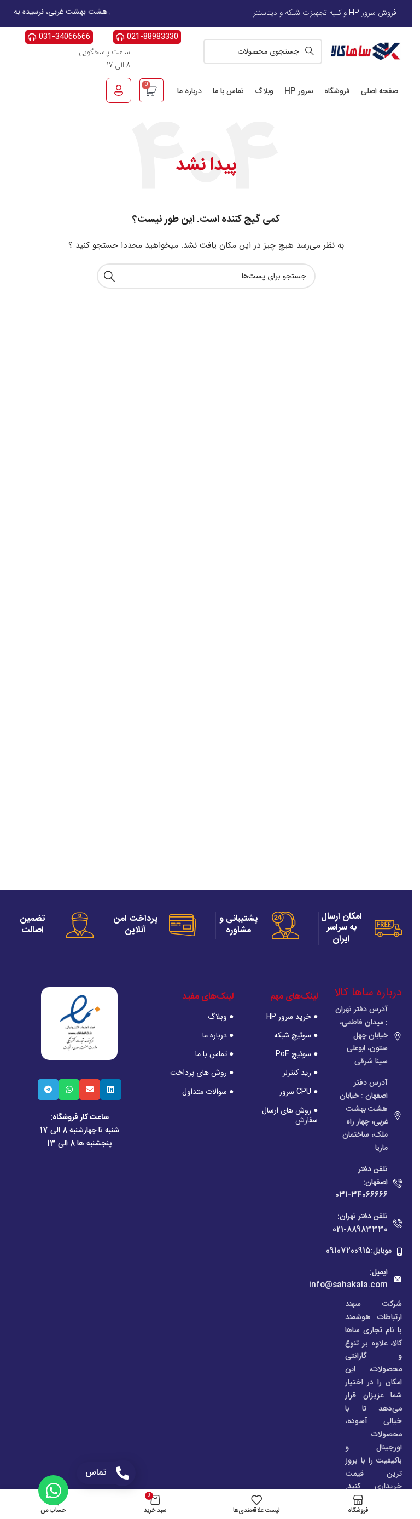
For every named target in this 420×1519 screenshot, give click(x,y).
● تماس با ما (214, 1054)
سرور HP (298, 91)
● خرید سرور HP (292, 1017)
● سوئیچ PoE (297, 1054)
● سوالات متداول (208, 1092)
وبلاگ (264, 91)
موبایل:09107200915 (359, 1251)
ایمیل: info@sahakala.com (348, 1279)
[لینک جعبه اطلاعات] (360, 928)
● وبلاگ (221, 1017)
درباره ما (189, 91)
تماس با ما (228, 91)
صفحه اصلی (379, 91)
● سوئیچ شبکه (296, 1035)
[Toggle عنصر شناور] (53, 1490)
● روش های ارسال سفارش (290, 1115)
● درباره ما (218, 1035)
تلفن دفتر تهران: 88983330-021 (360, 1223)
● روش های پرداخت (202, 1073)
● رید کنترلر (300, 1073)
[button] (110, 1089)
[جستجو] (109, 276)
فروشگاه (337, 91)
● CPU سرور (298, 1092)
